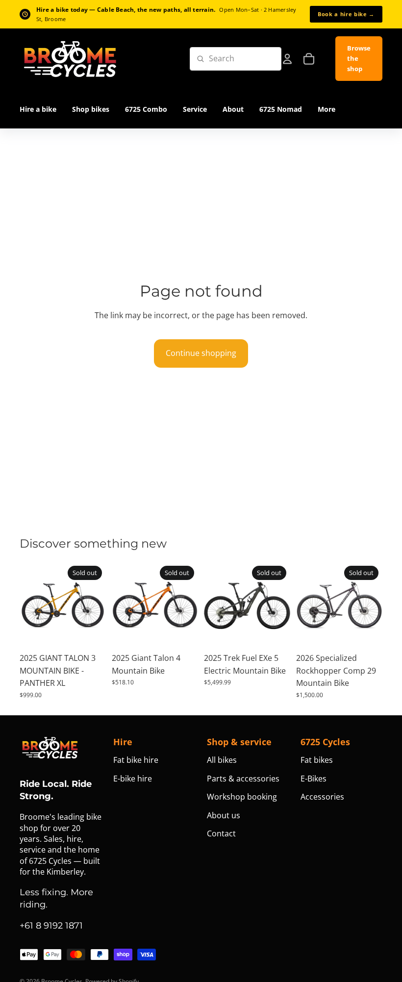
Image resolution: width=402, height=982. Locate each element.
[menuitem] (326, 109)
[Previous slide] (27, 605)
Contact (221, 833)
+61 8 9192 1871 (51, 925)
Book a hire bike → (346, 14)
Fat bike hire (135, 760)
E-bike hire (132, 778)
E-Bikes (314, 778)
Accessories (322, 796)
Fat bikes (317, 760)
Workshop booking (242, 796)
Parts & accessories (243, 778)
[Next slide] (98, 605)
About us (223, 815)
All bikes (222, 760)
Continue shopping (201, 353)
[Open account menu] (287, 59)
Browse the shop (359, 58)
